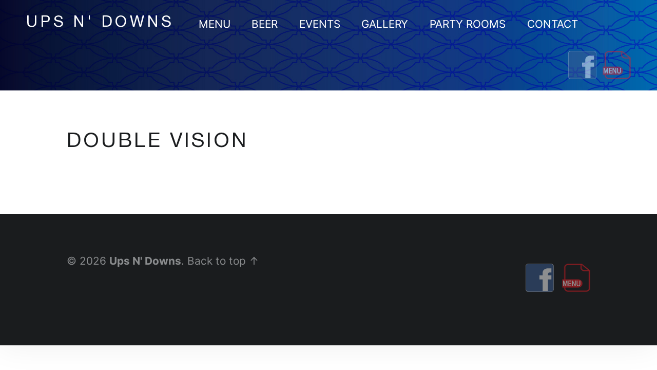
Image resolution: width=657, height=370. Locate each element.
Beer (265, 23)
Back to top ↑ (223, 260)
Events (319, 23)
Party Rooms (468, 23)
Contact (552, 23)
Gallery (384, 23)
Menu (214, 23)
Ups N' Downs (145, 260)
